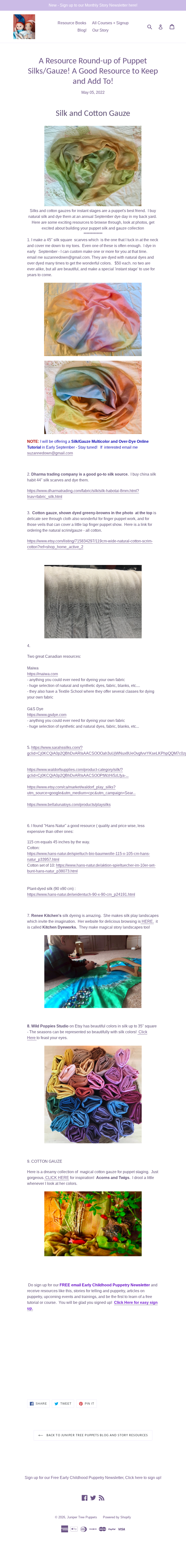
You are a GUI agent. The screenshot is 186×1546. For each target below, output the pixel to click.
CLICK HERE (56, 1178)
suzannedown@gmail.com (50, 453)
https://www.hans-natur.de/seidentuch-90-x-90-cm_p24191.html (81, 894)
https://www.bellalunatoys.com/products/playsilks (69, 805)
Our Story (100, 30)
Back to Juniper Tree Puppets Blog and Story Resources (97, 1435)
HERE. (147, 921)
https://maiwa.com (42, 674)
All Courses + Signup (110, 23)
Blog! (82, 30)
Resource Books (72, 23)
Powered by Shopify (117, 1517)
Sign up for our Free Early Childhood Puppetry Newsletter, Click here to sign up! (93, 1478)
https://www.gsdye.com (46, 715)
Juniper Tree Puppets (82, 1517)
